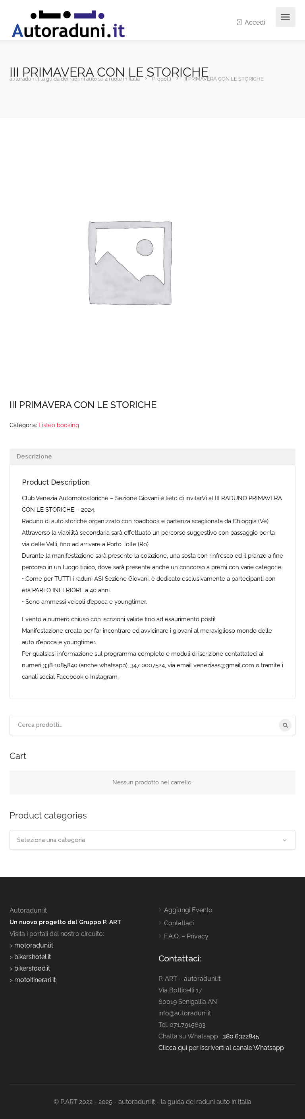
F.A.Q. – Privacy (186, 936)
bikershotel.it (32, 957)
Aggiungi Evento (188, 910)
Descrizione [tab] (34, 456)
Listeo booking (59, 425)
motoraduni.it (33, 945)
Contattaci (179, 923)
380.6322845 (240, 1036)
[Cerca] (285, 725)
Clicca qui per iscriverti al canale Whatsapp (221, 1048)
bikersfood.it (32, 968)
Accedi (254, 22)
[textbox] (152, 839)
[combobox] (152, 840)
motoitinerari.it (34, 980)
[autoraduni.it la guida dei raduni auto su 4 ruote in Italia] (68, 24)
